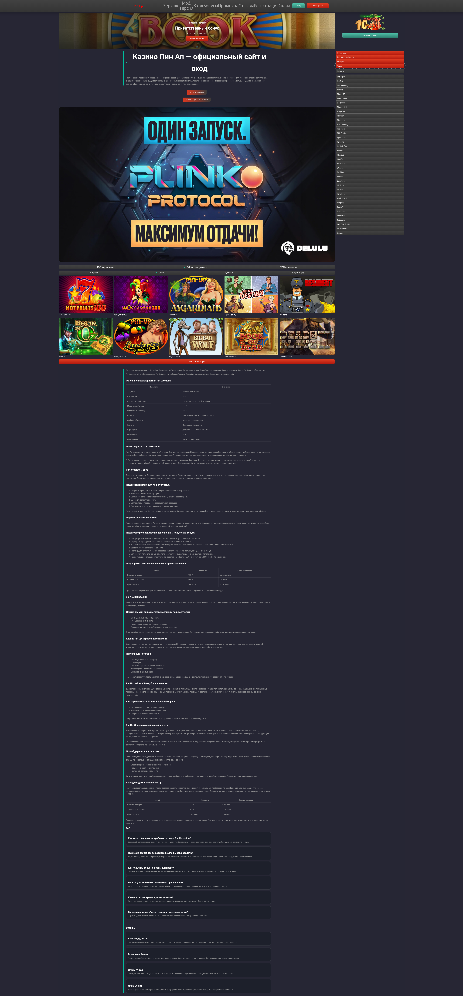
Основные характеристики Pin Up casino (142, 370)
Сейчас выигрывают (197, 267)
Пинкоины (341, 53)
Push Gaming (342, 124)
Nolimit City (342, 146)
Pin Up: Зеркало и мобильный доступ (170, 374)
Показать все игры (197, 361)
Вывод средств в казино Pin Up (222, 374)
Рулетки (229, 272)
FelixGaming (342, 228)
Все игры (341, 76)
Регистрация (266, 6)
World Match (342, 198)
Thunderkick (342, 107)
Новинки (94, 272)
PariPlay (340, 172)
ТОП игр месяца (288, 267)
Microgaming (342, 85)
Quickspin (341, 103)
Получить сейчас (370, 35)
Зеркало (171, 6)
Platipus (340, 155)
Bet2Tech (341, 215)
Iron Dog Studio (343, 224)
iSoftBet (340, 159)
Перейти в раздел (197, 34)
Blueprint (341, 120)
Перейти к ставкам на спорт (197, 100)
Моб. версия (186, 5)
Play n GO (341, 94)
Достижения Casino (345, 57)
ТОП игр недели (105, 267)
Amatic (340, 89)
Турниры (340, 71)
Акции (339, 66)
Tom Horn (341, 194)
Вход (198, 6)
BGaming (341, 163)
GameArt (340, 207)
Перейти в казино (197, 93)
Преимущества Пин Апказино (170, 370)
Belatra (340, 150)
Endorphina (342, 98)
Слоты (162, 272)
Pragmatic (341, 111)
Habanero (341, 211)
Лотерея (340, 61)
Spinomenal (342, 137)
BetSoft (340, 176)
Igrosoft (340, 142)
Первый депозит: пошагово (210, 370)
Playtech (340, 116)
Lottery (340, 233)
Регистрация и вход (191, 370)
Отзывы (246, 6)
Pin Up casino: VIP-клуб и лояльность (140, 374)
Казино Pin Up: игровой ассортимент (252, 370)
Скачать (286, 6)
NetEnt (340, 81)
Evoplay (340, 202)
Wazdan (340, 168)
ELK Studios (342, 133)
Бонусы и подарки (229, 370)
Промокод (228, 6)
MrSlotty (340, 185)
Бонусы (210, 6)
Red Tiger (341, 129)
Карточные (298, 272)
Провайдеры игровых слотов (197, 374)
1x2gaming (342, 220)
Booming (341, 181)
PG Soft (340, 189)
